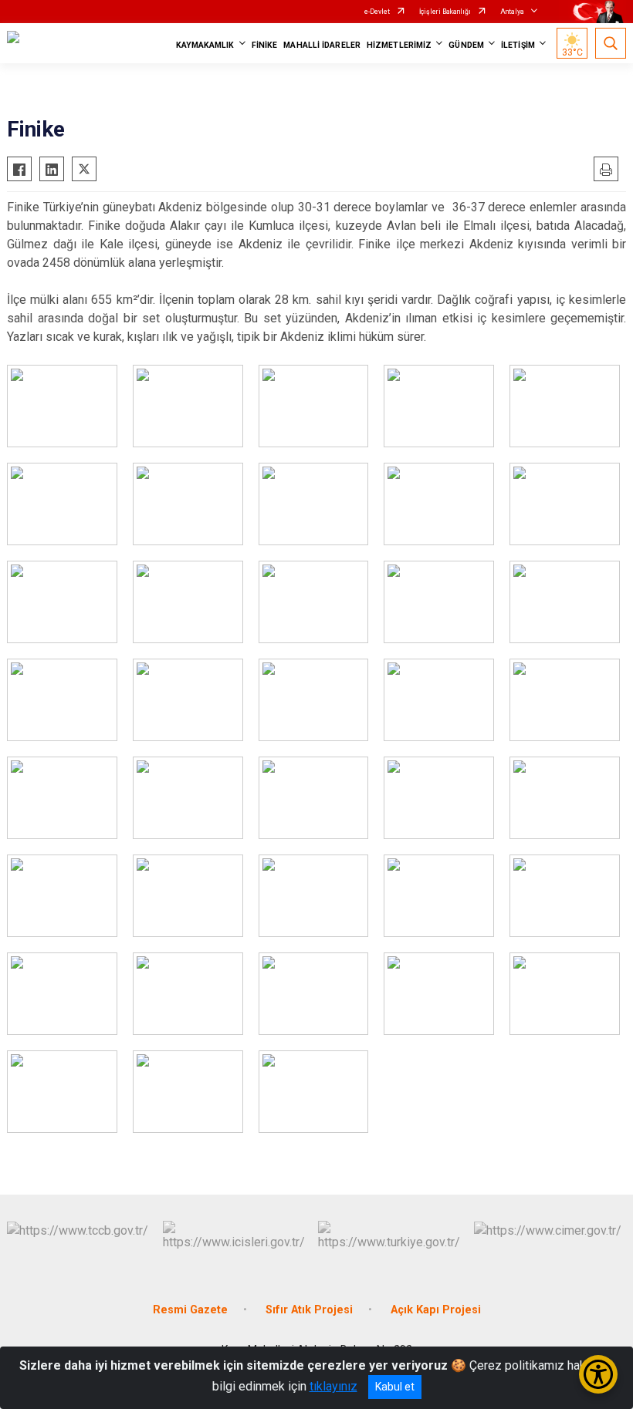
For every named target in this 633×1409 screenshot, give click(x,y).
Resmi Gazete (190, 1309)
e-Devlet (377, 11)
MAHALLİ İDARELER (322, 45)
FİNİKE (265, 45)
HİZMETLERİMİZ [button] (399, 45)
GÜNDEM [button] (466, 45)
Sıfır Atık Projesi (309, 1309)
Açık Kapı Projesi (436, 1309)
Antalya (512, 11)
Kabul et (395, 1386)
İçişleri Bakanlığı (445, 11)
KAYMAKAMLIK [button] (205, 45)
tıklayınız (333, 1386)
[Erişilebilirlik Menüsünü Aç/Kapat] (598, 1374)
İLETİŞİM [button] (518, 45)
